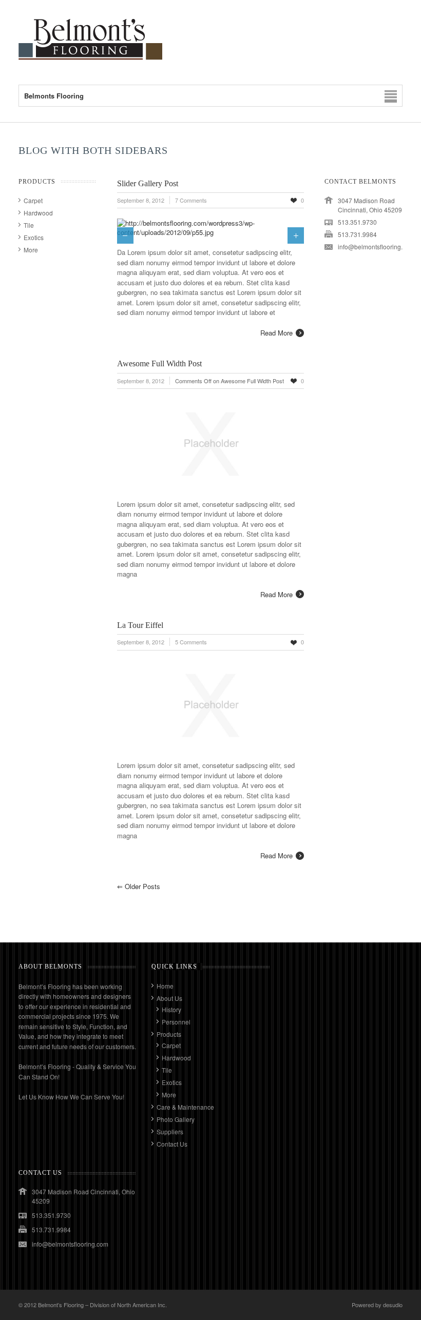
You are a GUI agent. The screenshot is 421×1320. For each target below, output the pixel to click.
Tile (29, 225)
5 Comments (191, 642)
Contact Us (172, 1143)
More (31, 249)
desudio (393, 1305)
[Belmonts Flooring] (90, 64)
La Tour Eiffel (140, 625)
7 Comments (191, 200)
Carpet (33, 200)
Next (296, 235)
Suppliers (170, 1131)
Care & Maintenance (185, 1106)
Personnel (176, 1021)
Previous (125, 235)
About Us (169, 998)
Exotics (34, 237)
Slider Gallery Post (147, 183)
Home (165, 985)
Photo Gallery (176, 1119)
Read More (276, 333)
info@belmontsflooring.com (376, 246)
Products (169, 1034)
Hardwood (38, 212)
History (171, 1009)
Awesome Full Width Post (159, 363)
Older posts (138, 886)
